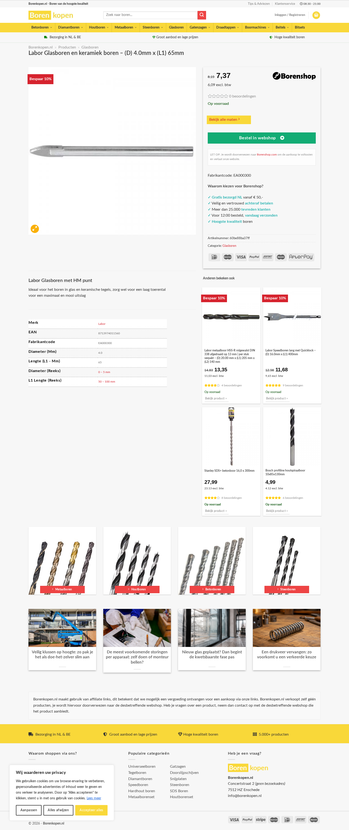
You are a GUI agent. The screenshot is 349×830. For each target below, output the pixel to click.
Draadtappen (226, 27)
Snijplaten (178, 779)
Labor (101, 323)
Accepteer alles (91, 810)
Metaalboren (124, 27)
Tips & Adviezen (259, 3)
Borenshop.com (267, 154)
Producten (67, 47)
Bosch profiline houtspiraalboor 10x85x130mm (285, 472)
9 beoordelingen (293, 385)
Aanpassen (28, 810)
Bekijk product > (216, 398)
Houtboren (97, 27)
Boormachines (255, 27)
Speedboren (138, 785)
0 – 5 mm (104, 372)
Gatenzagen (198, 27)
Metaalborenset (141, 797)
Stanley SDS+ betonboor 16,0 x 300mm (229, 470)
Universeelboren (142, 766)
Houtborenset (181, 797)
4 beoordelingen (232, 385)
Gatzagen (178, 766)
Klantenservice (285, 3)
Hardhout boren (141, 791)
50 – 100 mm (106, 381)
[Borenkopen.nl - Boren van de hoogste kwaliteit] (52, 15)
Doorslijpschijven (184, 773)
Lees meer (94, 798)
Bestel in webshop (257, 138)
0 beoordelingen (242, 96)
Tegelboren (137, 773)
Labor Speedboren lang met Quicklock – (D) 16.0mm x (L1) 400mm (290, 352)
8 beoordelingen (232, 498)
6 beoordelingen (293, 498)
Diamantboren (69, 27)
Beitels (280, 27)
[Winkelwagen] (316, 15)
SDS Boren (179, 791)
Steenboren (151, 27)
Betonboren (40, 27)
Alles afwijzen (58, 810)
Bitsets (300, 27)
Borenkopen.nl (40, 47)
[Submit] (202, 15)
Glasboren (176, 27)
